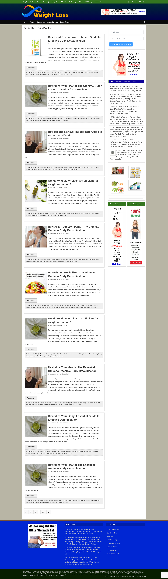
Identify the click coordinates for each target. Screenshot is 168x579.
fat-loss (85, 354)
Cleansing (50, 72)
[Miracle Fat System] (135, 237)
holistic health (89, 72)
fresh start (64, 118)
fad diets (87, 213)
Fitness (93, 213)
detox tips (73, 305)
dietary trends (73, 354)
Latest (111, 81)
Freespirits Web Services (139, 576)
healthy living (80, 72)
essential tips (70, 451)
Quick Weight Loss (53, 2)
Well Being (88, 2)
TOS (130, 576)
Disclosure (114, 576)
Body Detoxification (29, 2)
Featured (110, 536)
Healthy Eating (41, 2)
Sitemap (107, 576)
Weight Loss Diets (66, 2)
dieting (81, 354)
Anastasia (53, 44)
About (32, 22)
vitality (60, 120)
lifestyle (96, 72)
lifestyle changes (36, 307)
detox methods (64, 305)
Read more (31, 68)
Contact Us (41, 22)
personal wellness (64, 307)
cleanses (51, 213)
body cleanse (55, 305)
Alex (51, 187)
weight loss (55, 215)
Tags (134, 81)
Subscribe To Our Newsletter (121, 44)
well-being (67, 261)
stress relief (50, 261)
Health (73, 72)
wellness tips (68, 74)
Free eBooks (98, 2)
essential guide (67, 402)
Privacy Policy (122, 576)
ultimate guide (59, 261)
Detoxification (66, 72)
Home (25, 22)
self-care (54, 74)
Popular (118, 81)
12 (43, 512)
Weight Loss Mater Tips (33, 571)
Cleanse (42, 118)
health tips (29, 215)
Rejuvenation (47, 120)
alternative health (45, 305)
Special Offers (78, 2)
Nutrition (40, 74)
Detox (55, 167)
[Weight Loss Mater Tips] (45, 6)
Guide (70, 118)
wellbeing (71, 404)
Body (41, 451)
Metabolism (42, 215)
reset (49, 74)
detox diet (49, 118)
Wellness (60, 74)
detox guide (57, 72)
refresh (73, 307)
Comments (127, 81)
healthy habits (86, 167)
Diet (72, 213)
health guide (77, 167)
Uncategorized (112, 550)
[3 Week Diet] (126, 64)
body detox (43, 72)
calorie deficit (44, 213)
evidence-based (79, 213)
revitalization (80, 307)
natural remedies (31, 74)
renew (45, 74)
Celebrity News (112, 533)
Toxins (66, 404)
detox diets (58, 213)
